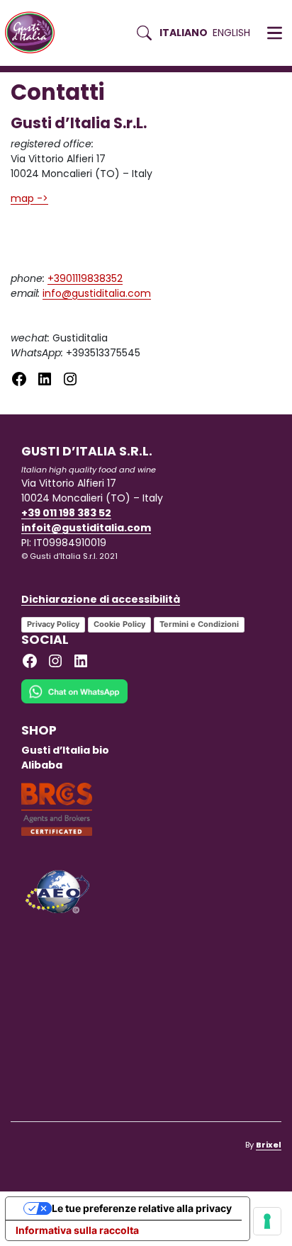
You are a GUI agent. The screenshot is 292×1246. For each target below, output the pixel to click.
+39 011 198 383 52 (66, 513)
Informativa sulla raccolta (77, 1230)
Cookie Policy (119, 624)
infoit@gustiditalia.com (86, 528)
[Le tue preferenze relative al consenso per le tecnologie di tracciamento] (267, 1221)
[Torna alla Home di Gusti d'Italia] (35, 33)
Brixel (268, 1144)
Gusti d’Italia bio (65, 750)
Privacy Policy (53, 624)
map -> (29, 198)
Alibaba (41, 765)
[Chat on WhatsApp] (74, 700)
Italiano (183, 33)
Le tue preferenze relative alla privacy (142, 1208)
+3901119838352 (85, 278)
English (231, 33)
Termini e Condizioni (199, 624)
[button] (274, 33)
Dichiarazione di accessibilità (100, 599)
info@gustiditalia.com (97, 293)
